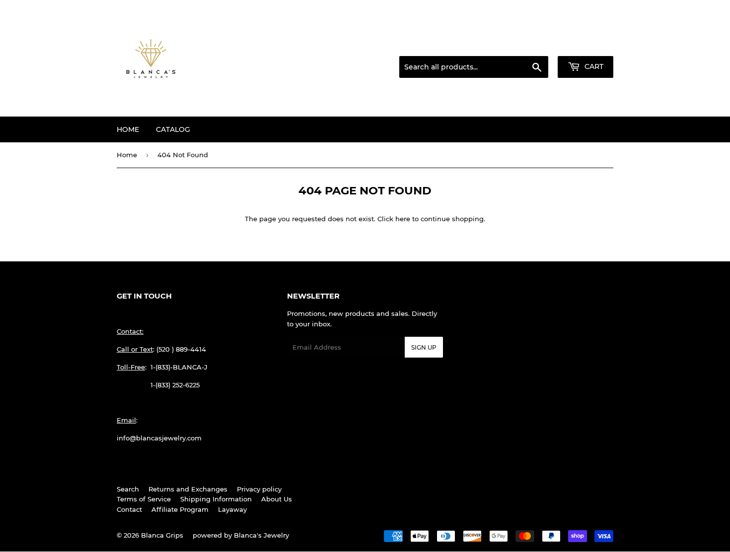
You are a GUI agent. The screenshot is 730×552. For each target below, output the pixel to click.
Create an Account (586, 44)
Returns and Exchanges (187, 489)
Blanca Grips (162, 535)
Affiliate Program (180, 509)
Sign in (535, 44)
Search (128, 489)
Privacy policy (259, 489)
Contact (129, 509)
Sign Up (424, 347)
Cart (593, 66)
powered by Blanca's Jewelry (241, 535)
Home (128, 129)
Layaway (232, 509)
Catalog (173, 129)
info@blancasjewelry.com (159, 438)
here (402, 219)
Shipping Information (216, 499)
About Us (276, 499)
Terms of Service (144, 499)
